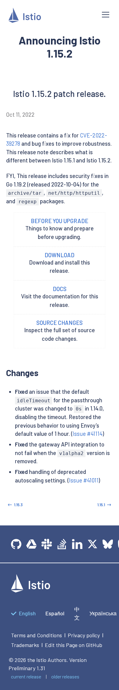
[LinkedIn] (77, 544)
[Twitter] (92, 544)
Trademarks (25, 645)
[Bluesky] (107, 544)
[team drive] (31, 544)
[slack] (46, 544)
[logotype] (30, 590)
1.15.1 (101, 504)
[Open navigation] (105, 14)
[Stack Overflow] (62, 544)
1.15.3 (18, 504)
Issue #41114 (88, 433)
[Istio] (50, 16)
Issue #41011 (84, 480)
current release (26, 676)
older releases (65, 676)
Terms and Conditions (36, 635)
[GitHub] (16, 544)
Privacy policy (84, 635)
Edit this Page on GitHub (73, 645)
